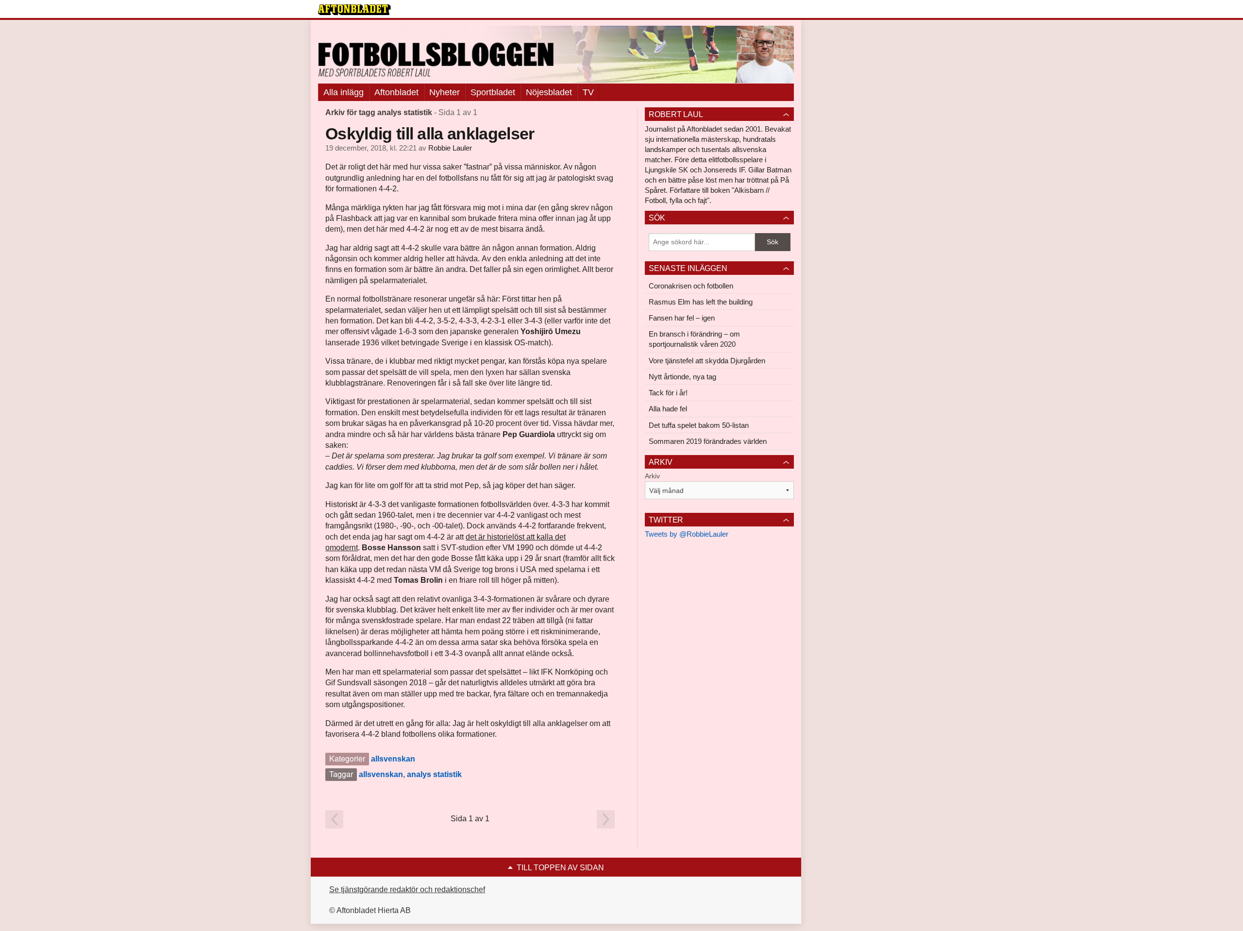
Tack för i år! (668, 393)
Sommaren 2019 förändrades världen (708, 441)
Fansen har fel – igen (682, 318)
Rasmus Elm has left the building (701, 302)
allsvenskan (393, 759)
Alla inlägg (343, 92)
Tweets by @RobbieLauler (686, 534)
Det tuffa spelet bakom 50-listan (699, 425)
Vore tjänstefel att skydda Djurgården (707, 360)
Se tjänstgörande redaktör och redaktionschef (407, 889)
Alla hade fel (668, 409)
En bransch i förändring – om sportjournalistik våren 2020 (694, 339)
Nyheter (444, 92)
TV (588, 92)
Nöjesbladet (549, 92)
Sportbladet (492, 92)
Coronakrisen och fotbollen (691, 286)
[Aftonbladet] (354, 9)
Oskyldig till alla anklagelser (430, 133)
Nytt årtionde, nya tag (682, 376)
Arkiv (652, 476)
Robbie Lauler (450, 148)
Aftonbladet (396, 92)
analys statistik (434, 774)
